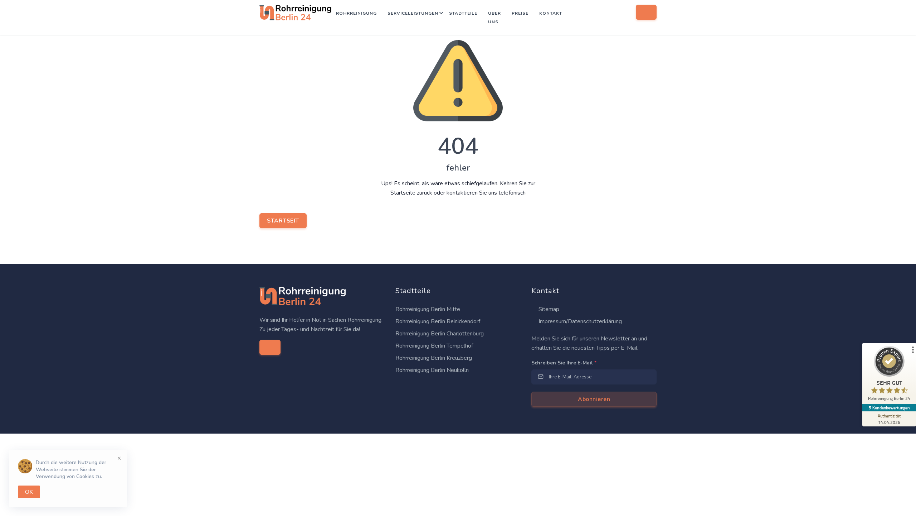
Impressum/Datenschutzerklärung (579, 321)
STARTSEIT (283, 221)
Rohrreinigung (356, 13)
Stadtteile (463, 13)
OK (29, 492)
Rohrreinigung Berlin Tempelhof (434, 346)
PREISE (520, 13)
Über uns (494, 17)
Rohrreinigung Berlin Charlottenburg (439, 334)
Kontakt (550, 13)
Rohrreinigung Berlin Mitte (427, 309)
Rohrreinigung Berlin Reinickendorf (437, 321)
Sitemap (548, 309)
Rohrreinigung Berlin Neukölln (432, 370)
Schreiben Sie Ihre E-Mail (563, 362)
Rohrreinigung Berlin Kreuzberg (433, 358)
